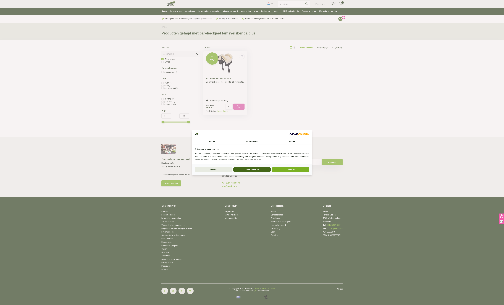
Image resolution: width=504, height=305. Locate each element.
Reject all (213, 170)
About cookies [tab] (252, 141)
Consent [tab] (212, 141)
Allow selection (252, 170)
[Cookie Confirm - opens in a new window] (299, 134)
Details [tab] (292, 141)
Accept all (290, 170)
